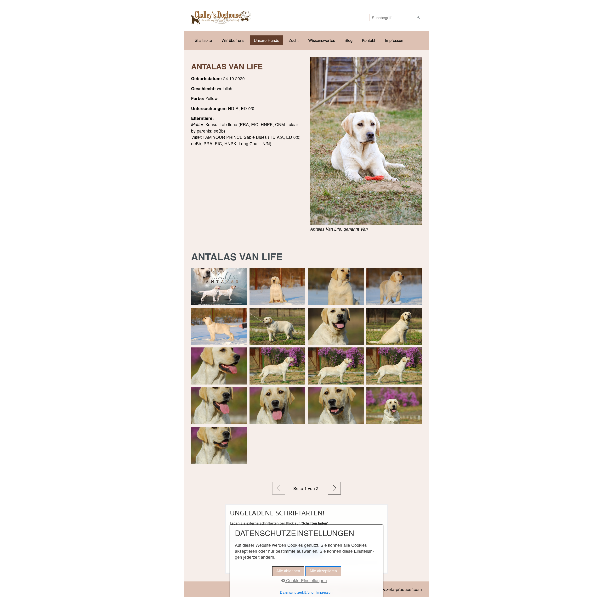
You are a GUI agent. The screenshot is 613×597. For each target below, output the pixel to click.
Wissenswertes (321, 40)
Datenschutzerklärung (296, 592)
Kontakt (368, 40)
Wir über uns (232, 40)
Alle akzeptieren (323, 571)
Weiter (334, 488)
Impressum (394, 40)
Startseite (203, 40)
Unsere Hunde (266, 40)
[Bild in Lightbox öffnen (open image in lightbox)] (366, 141)
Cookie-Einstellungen (306, 580)
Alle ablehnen (288, 571)
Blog (348, 40)
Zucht (294, 40)
